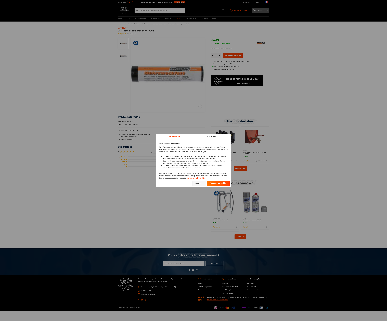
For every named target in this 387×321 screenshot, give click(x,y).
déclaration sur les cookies (195, 178)
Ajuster (198, 183)
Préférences (212, 136)
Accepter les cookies (218, 183)
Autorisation (174, 136)
